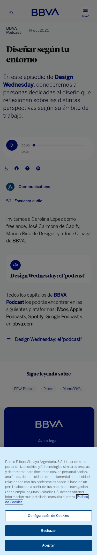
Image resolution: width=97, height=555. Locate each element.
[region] (48, 501)
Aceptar (48, 545)
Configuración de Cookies (48, 516)
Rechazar (48, 531)
